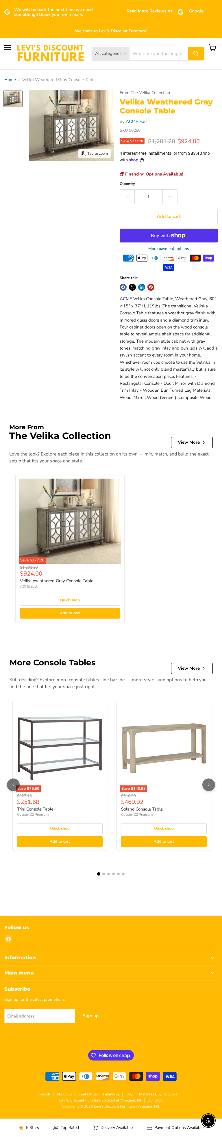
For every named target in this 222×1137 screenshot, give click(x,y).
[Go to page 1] (99, 874)
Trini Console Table (35, 809)
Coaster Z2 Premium (33, 814)
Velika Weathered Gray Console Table (56, 581)
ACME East (137, 121)
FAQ (129, 1094)
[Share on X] (132, 287)
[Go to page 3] (108, 874)
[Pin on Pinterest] (150, 287)
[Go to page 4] (113, 874)
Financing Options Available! (153, 174)
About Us (64, 1094)
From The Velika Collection (145, 92)
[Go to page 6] (123, 874)
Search (44, 1094)
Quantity (127, 184)
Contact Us (87, 1094)
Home (10, 79)
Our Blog (155, 1100)
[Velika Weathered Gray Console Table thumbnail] (13, 99)
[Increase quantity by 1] (170, 196)
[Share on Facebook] (123, 287)
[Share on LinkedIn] (141, 287)
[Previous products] (13, 784)
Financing (111, 1094)
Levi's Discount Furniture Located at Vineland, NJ (100, 1100)
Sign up (91, 1016)
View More (189, 442)
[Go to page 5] (118, 874)
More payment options (168, 249)
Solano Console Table (142, 809)
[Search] (196, 53)
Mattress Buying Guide (158, 1094)
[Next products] (208, 784)
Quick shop (70, 600)
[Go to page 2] (103, 874)
